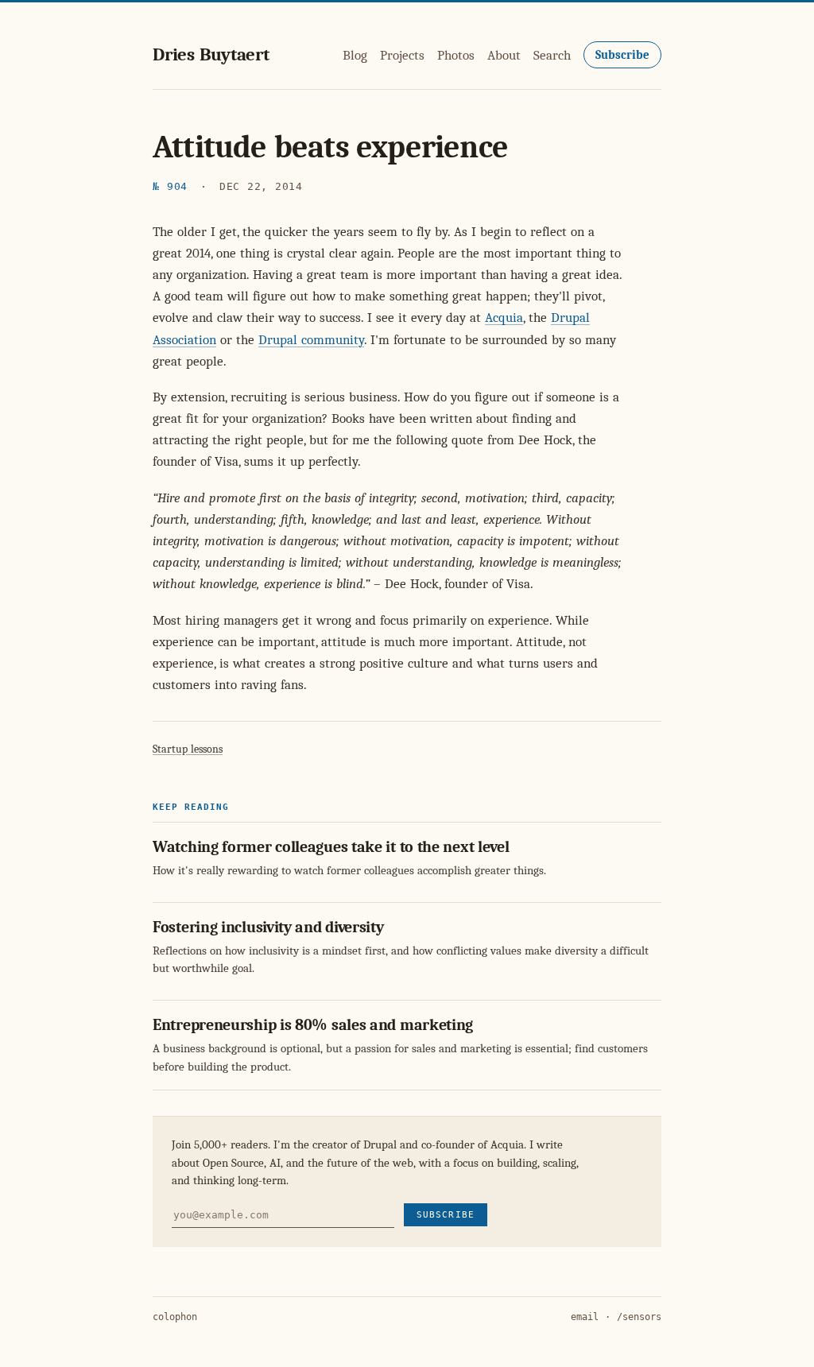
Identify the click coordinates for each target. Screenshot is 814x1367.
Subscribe (622, 55)
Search (552, 55)
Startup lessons (188, 749)
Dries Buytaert (211, 54)
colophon (175, 1316)
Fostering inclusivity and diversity (268, 927)
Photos (456, 55)
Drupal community (311, 339)
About (504, 55)
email (585, 1316)
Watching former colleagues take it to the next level (331, 847)
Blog (355, 55)
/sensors (639, 1316)
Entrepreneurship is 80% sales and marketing (313, 1025)
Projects (402, 55)
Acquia (504, 317)
